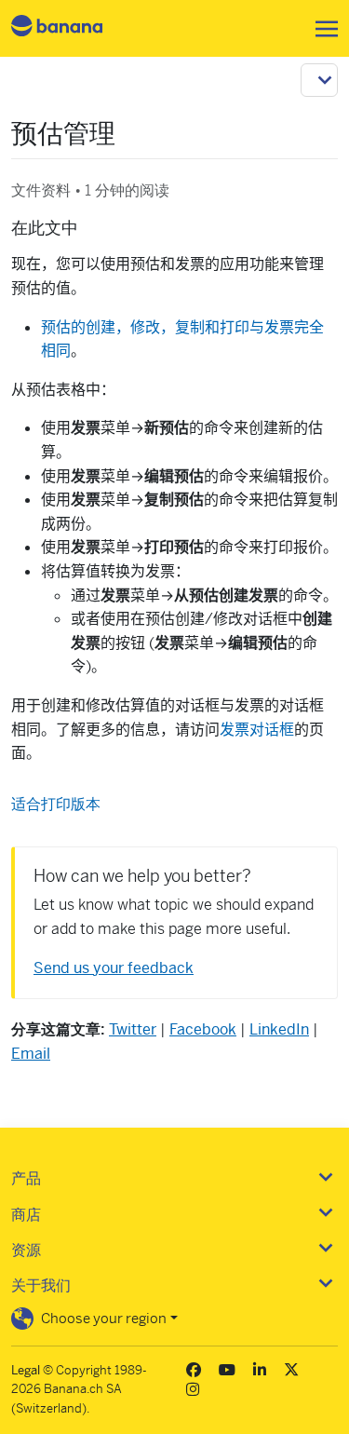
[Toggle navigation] (321, 29)
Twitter (132, 1029)
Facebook (202, 1029)
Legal (25, 1370)
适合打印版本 (56, 804)
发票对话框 (257, 729)
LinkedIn (279, 1029)
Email (30, 1053)
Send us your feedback (114, 968)
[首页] (72, 28)
